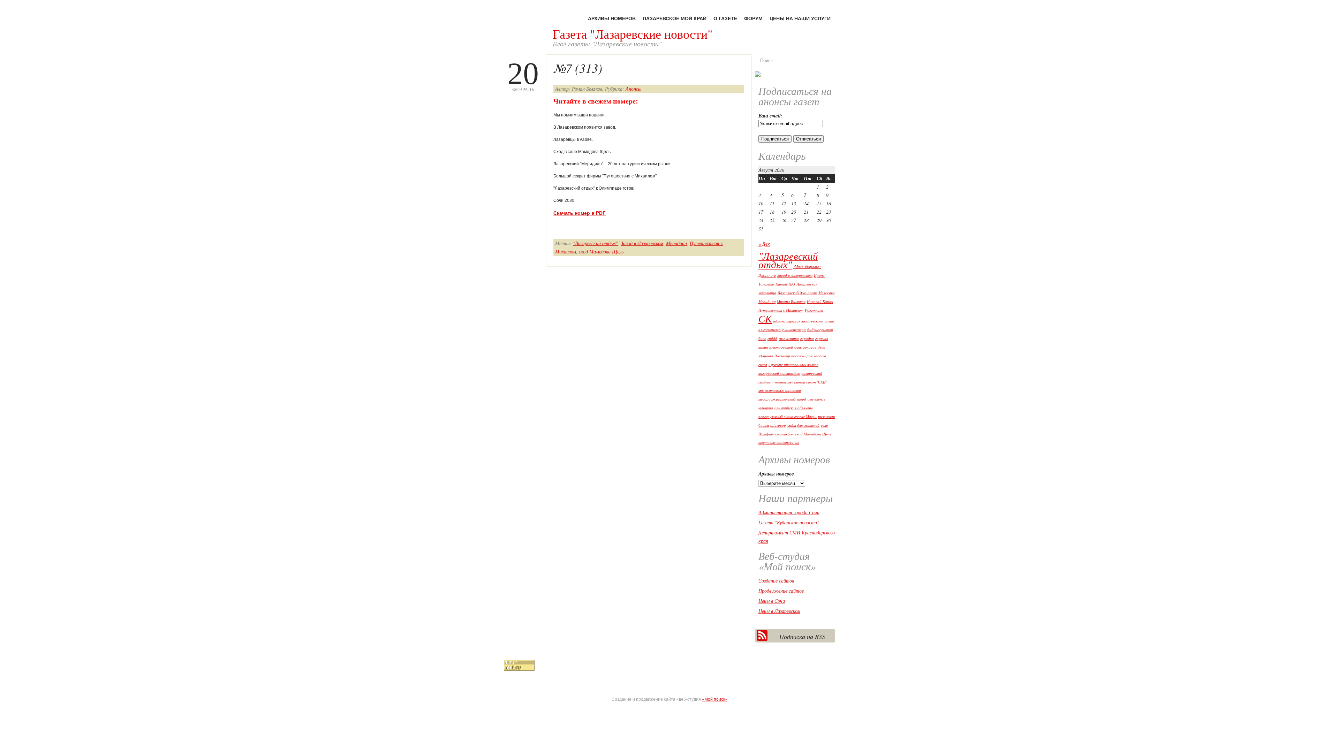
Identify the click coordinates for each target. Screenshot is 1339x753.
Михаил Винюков (791, 301)
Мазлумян (826, 292)
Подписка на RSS (802, 636)
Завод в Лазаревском (642, 243)
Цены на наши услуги (800, 18)
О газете (725, 18)
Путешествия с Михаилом (780, 310)
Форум (753, 18)
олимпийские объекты (793, 407)
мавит (780, 382)
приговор (778, 425)
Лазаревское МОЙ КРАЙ (674, 18)
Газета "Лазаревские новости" (633, 33)
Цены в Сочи (771, 601)
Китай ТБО (785, 284)
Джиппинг (767, 275)
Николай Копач (820, 301)
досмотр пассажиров (793, 355)
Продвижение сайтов (781, 590)
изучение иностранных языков (793, 364)
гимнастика (789, 338)
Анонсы (633, 88)
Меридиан (676, 243)
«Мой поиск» (714, 699)
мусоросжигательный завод (782, 399)
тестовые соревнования (778, 442)
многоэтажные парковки (779, 390)
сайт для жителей (803, 425)
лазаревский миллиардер (779, 373)
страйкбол (784, 434)
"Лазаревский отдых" (595, 243)
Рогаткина (814, 310)
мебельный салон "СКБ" (806, 382)
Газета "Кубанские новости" (788, 522)
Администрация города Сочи (788, 512)
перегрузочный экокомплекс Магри (787, 416)
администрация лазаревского (798, 321)
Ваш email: (770, 115)
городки (807, 338)
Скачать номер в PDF (579, 213)
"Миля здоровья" (807, 266)
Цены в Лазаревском (779, 611)
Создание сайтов (776, 580)
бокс (762, 338)
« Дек (764, 244)
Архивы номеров (612, 18)
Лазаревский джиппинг (797, 292)
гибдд (772, 338)
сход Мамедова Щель (601, 251)
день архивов (805, 347)
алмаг (829, 321)
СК (765, 318)
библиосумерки (820, 329)
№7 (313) (577, 67)
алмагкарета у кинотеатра (782, 329)
